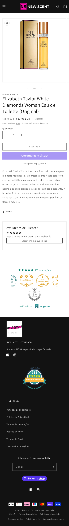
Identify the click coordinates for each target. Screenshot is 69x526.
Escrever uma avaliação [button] (34, 240)
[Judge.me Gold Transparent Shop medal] (27, 280)
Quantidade (7, 128)
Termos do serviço (15, 519)
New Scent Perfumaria (31, 510)
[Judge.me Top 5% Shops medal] (19, 294)
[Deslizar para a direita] (41, 88)
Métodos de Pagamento (18, 409)
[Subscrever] (52, 467)
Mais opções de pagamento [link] (34, 163)
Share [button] (9, 211)
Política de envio (33, 519)
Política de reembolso (28, 514)
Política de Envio (15, 431)
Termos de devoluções (18, 424)
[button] (4, 6)
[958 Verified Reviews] (34, 390)
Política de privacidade (50, 514)
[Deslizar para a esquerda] (27, 88)
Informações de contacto (53, 519)
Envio (18, 123)
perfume (54, 171)
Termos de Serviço (15, 439)
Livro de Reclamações (17, 446)
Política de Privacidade (18, 417)
